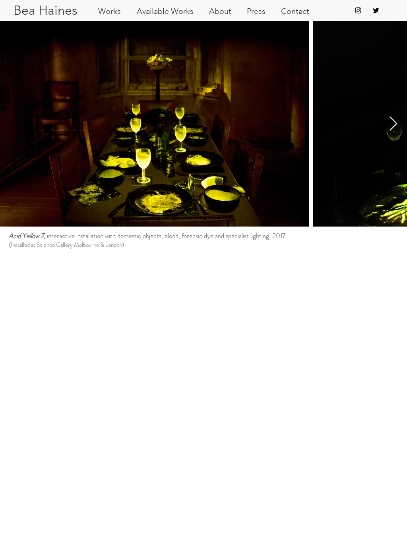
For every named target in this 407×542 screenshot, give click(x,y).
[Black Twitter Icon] (376, 10)
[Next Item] (393, 124)
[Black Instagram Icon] (358, 10)
